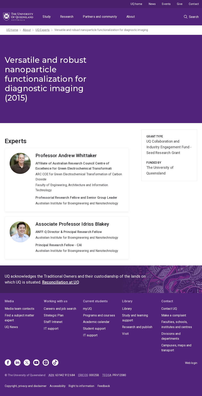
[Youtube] (36, 363)
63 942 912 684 (65, 375)
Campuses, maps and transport (176, 347)
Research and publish (137, 327)
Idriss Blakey (67, 238)
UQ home (136, 4)
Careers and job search (60, 309)
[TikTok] (55, 363)
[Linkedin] (17, 363)
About (130, 17)
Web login (191, 362)
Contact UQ (169, 309)
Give (179, 4)
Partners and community (100, 17)
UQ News (11, 327)
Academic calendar (96, 322)
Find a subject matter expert (19, 317)
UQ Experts (43, 30)
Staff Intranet (53, 322)
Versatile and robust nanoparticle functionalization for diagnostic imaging (101, 30)
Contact (194, 4)
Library (127, 309)
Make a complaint (173, 315)
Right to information (81, 386)
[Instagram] (46, 363)
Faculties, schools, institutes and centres (176, 324)
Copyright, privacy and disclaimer (26, 386)
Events (166, 4)
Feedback (104, 386)
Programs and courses (99, 315)
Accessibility (57, 386)
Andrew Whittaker (67, 179)
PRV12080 (119, 375)
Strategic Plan (54, 315)
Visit (125, 334)
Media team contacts (19, 309)
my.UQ (87, 309)
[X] (27, 363)
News (152, 4)
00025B (94, 375)
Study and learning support (135, 317)
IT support (51, 328)
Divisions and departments (170, 336)
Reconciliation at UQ (60, 282)
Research (66, 17)
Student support (94, 328)
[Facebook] (8, 363)
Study (47, 17)
